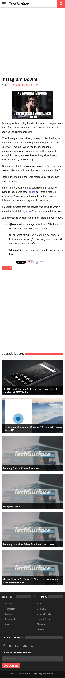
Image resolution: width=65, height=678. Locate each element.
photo (16, 142)
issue (29, 211)
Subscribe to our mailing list (16, 652)
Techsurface (19, 4)
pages (32, 192)
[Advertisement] (32, 40)
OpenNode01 (32, 85)
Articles (7, 268)
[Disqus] (32, 312)
